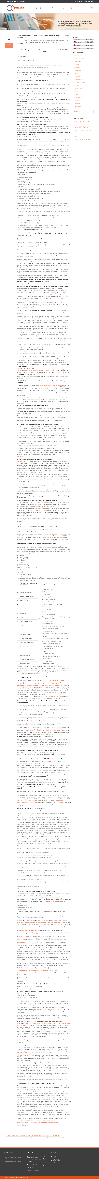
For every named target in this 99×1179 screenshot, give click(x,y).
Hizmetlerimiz (77, 70)
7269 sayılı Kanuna (23, 936)
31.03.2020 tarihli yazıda (57, 680)
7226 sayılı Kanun (21, 461)
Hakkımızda (77, 67)
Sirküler (76, 100)
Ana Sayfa (55, 1156)
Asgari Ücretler (77, 61)
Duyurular (76, 64)
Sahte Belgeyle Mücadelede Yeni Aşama (82, 140)
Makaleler (76, 85)
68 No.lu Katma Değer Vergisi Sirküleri (50, 385)
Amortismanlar (77, 55)
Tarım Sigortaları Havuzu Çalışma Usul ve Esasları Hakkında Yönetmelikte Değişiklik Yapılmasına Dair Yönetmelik (33, 1135)
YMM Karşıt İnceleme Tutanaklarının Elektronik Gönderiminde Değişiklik (82, 131)
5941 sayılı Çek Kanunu (45, 761)
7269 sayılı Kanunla (29, 1055)
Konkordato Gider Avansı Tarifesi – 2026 (82, 122)
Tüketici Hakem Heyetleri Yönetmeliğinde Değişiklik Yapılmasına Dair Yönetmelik (50, 1137)
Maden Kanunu (22, 942)
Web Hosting (25, 1177)
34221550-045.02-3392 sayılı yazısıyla (48, 696)
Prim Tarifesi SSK (78, 97)
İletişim (76, 73)
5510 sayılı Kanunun (40, 508)
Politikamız (77, 91)
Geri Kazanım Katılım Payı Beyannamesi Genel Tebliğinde (32, 970)
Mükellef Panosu (78, 88)
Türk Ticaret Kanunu (22, 705)
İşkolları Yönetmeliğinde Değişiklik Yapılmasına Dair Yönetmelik (82, 126)
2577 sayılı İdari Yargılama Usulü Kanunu (54, 799)
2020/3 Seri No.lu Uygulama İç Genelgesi (51, 294)
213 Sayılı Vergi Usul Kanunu (50, 901)
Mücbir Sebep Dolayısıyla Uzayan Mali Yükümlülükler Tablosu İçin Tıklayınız (38, 1122)
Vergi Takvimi (77, 106)
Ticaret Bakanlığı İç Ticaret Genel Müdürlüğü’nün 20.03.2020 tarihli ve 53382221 (45, 730)
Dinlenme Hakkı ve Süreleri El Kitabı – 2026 (83, 135)
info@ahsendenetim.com (20, 1)
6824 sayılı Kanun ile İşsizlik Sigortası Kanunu (37, 502)
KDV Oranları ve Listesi (79, 82)
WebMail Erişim (90, 1)
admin (25, 37)
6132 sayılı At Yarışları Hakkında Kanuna (54, 534)
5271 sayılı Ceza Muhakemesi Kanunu (31, 800)
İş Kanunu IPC (77, 76)
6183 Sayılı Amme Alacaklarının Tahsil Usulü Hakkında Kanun (37, 916)
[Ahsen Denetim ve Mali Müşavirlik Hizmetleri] (16, 8)
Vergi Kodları (77, 103)
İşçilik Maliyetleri (78, 79)
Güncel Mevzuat (56, 1160)
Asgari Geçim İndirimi (79, 58)
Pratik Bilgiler (77, 94)
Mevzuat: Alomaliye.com (10, 1177)
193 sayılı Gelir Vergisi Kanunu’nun (27, 930)
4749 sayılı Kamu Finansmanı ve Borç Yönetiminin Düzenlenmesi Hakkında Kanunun (41, 922)
